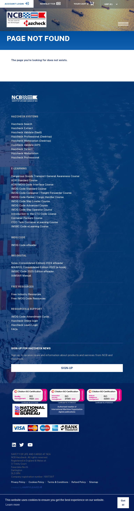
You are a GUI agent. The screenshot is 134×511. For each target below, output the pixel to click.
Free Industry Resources (26, 294)
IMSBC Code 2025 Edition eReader (32, 271)
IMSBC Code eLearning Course (30, 226)
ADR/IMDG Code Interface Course (32, 184)
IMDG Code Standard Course (28, 188)
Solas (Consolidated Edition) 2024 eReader (37, 263)
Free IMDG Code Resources (28, 298)
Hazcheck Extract (22, 128)
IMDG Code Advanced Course (29, 205)
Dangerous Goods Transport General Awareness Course (45, 176)
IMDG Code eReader (24, 245)
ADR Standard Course (24, 180)
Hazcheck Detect (21, 149)
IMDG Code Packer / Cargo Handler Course (37, 197)
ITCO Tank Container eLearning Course (34, 222)
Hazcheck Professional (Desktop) (31, 136)
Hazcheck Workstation (24, 153)
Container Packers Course (26, 218)
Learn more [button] (13, 504)
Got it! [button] (123, 502)
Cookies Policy (36, 482)
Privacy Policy (18, 482)
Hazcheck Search (21, 123)
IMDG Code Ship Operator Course (31, 209)
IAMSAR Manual (21, 275)
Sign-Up (67, 368)
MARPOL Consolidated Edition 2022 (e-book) (38, 267)
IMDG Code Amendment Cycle (30, 316)
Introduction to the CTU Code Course (33, 213)
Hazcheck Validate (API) (25, 144)
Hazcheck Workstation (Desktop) (31, 140)
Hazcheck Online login (24, 320)
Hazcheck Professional (25, 157)
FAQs (14, 329)
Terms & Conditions (57, 482)
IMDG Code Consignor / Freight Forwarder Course (41, 192)
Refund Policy (79, 482)
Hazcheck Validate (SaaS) (26, 132)
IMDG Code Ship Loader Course (30, 201)
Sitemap (93, 482)
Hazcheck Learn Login (24, 324)
